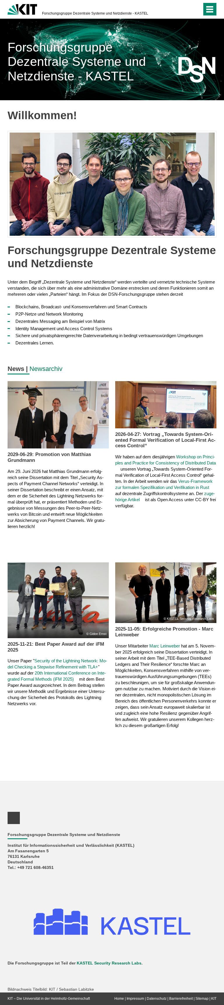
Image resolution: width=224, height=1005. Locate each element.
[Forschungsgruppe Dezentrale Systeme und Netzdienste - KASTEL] (188, 69)
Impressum (135, 999)
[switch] (186, 9)
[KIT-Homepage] (22, 9)
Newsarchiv (45, 368)
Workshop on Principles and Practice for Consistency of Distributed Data (165, 459)
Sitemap (202, 999)
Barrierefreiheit (181, 999)
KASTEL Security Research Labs (109, 963)
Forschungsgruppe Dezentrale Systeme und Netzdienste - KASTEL (95, 13)
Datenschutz (157, 999)
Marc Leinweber (164, 645)
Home (119, 999)
